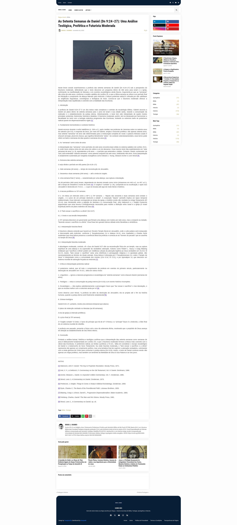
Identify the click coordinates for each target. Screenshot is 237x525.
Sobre (64, 2)
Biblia (166, 101)
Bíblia (68, 17)
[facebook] (170, 2)
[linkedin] (159, 21)
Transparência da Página (171, 520)
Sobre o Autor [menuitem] (78, 10)
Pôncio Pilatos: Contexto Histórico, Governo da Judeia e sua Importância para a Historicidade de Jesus (102, 462)
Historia (166, 107)
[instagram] (159, 28)
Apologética (166, 97)
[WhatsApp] (83, 416)
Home (59, 2)
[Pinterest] (86, 416)
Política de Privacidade (141, 520)
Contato (70, 2)
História (166, 111)
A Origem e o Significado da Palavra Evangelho (171, 70)
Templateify (68, 520)
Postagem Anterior (62, 492)
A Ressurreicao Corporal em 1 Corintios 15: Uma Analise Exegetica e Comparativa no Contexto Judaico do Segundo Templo (171, 80)
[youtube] (175, 2)
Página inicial (62, 17)
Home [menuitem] (70, 10)
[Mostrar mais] (94, 416)
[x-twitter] (173, 2)
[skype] (178, 2)
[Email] (90, 416)
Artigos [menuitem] (88, 10)
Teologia (68, 410)
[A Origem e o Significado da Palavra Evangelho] (157, 72)
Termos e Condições (156, 520)
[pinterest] (172, 28)
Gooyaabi (83, 520)
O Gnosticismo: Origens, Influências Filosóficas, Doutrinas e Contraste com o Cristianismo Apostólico (171, 60)
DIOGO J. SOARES (71, 425)
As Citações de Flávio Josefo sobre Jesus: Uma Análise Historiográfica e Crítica (165, 48)
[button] (176, 10)
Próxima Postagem (142, 492)
